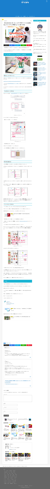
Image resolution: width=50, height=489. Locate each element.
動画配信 (25, 16)
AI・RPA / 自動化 (17, 16)
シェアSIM (12, 479)
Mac (10, 474)
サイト (5, 411)
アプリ (5, 478)
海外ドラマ (15, 483)
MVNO (16, 474)
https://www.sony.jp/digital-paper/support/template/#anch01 (12, 81)
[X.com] (14, 449)
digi (6, 361)
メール (5, 407)
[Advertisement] (25, 9)
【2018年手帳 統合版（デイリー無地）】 (13, 83)
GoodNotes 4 (8, 301)
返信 (30, 357)
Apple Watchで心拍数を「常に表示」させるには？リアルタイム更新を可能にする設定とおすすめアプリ (42, 84)
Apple (5, 466)
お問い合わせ (26, 485)
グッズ (15, 478)
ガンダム (8, 478)
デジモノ (21, 16)
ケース (5, 479)
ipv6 (15, 473)
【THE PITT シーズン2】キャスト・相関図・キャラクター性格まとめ (42, 73)
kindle (8, 474)
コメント (5, 394)
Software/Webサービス (32, 16)
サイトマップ (30, 485)
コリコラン (8, 479)
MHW (13, 474)
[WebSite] (11, 449)
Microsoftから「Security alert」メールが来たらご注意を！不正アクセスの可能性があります (42, 64)
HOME (3, 466)
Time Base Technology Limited (10, 303)
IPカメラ (5, 474)
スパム (15, 479)
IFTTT (5, 473)
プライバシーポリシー (21, 485)
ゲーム (27, 16)
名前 (5, 403)
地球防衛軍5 (11, 483)
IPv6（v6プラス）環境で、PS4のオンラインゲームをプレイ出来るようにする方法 (42, 69)
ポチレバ (9, 304)
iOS (7, 473)
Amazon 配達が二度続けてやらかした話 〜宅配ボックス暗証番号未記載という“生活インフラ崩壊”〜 (42, 78)
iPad (2, 19)
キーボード (11, 478)
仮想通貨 (5, 483)
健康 (8, 483)
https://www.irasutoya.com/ (23, 221)
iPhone (12, 473)
